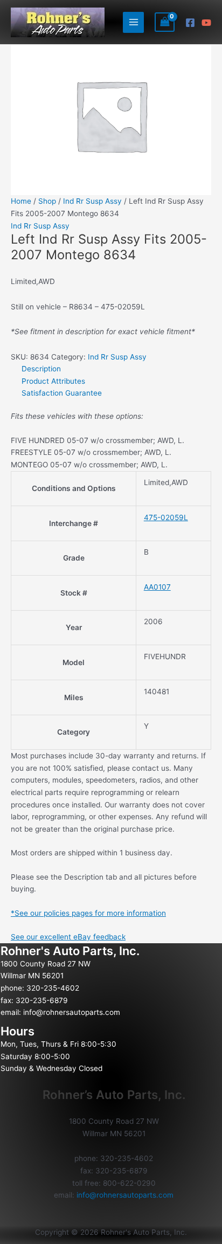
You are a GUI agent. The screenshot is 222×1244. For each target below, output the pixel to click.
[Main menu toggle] (133, 22)
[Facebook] (190, 22)
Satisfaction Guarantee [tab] (62, 393)
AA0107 (157, 587)
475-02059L (166, 517)
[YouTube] (206, 22)
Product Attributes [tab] (53, 381)
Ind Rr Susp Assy (92, 201)
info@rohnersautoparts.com (71, 1012)
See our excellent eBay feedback (68, 936)
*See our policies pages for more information (88, 913)
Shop (47, 201)
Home (21, 201)
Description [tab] (41, 368)
